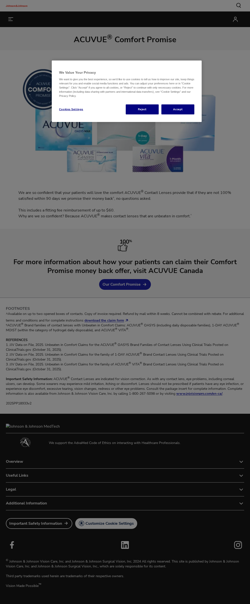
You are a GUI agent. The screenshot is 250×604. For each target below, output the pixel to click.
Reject (142, 109)
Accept (177, 109)
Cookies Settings (71, 109)
